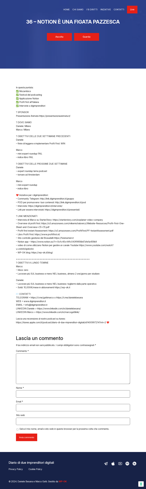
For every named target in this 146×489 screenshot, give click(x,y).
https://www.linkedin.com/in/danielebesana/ (59, 308)
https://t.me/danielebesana (69, 297)
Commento (22, 351)
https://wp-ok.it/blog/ (42, 252)
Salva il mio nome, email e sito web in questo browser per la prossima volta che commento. (64, 429)
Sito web (20, 415)
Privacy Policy (16, 469)
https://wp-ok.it (62, 287)
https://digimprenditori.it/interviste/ (45, 206)
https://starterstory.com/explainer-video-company (78, 219)
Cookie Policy (35, 469)
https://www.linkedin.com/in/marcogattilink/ (57, 312)
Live (132, 9)
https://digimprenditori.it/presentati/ (62, 209)
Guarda (86, 36)
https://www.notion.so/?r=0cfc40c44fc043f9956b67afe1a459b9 (64, 241)
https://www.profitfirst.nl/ (47, 234)
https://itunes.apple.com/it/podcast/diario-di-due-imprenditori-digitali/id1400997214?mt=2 (61, 322)
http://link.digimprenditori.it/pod (70, 202)
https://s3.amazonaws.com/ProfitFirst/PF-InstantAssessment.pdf (80, 230)
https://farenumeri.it (64, 238)
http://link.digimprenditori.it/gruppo (57, 198)
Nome (20, 388)
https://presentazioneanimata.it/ (54, 116)
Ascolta (59, 36)
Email (19, 401)
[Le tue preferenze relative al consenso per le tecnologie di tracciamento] (141, 484)
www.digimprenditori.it (35, 301)
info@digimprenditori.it (36, 305)
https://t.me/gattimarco (42, 297)
